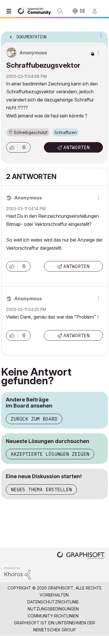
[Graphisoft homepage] (81, 556)
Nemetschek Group (54, 629)
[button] (11, 147)
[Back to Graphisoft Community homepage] (35, 10)
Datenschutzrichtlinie (53, 601)
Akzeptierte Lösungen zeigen (50, 454)
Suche (60, 11)
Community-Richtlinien (53, 615)
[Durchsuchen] (10, 11)
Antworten (76, 147)
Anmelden (97, 11)
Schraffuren (65, 132)
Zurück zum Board (34, 419)
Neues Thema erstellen (41, 489)
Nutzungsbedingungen (53, 608)
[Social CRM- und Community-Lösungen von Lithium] (17, 572)
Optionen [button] (99, 35)
